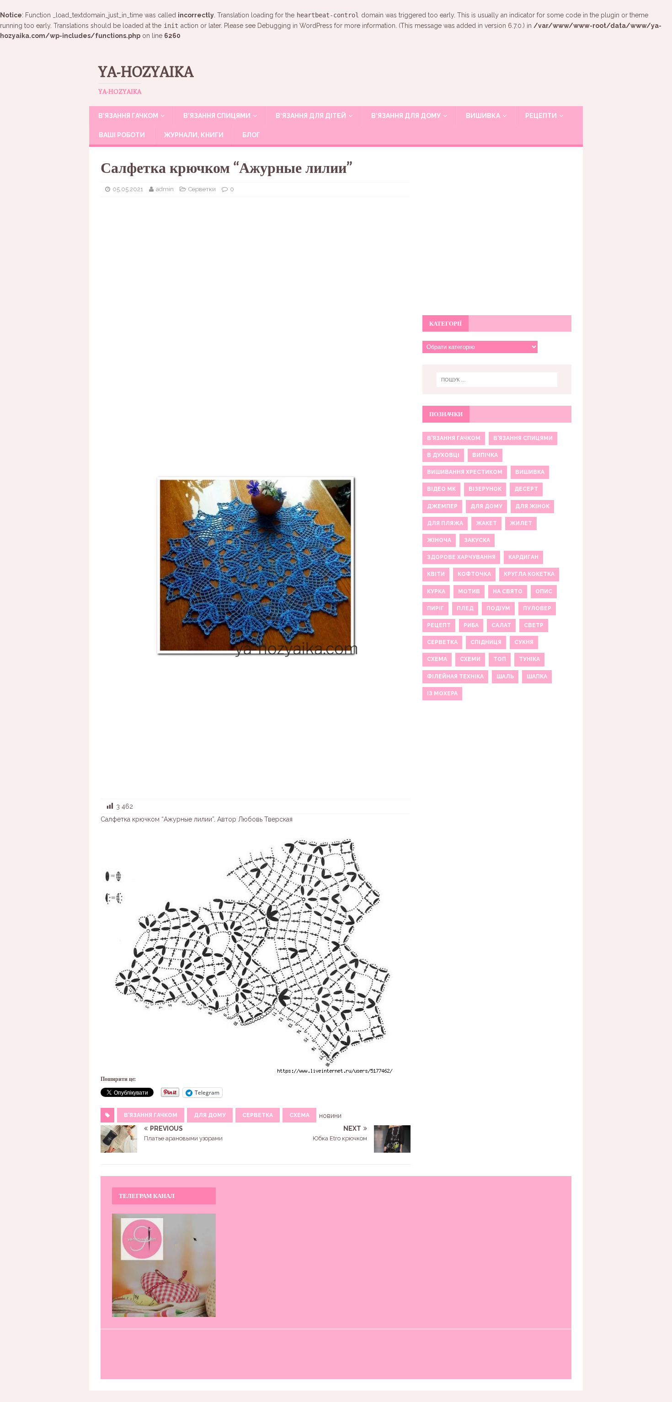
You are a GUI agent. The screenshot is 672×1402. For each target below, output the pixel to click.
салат (501, 625)
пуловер (537, 608)
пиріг (435, 608)
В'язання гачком (150, 1115)
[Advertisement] (256, 270)
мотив (469, 591)
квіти (436, 574)
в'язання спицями (523, 438)
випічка (485, 455)
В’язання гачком (128, 115)
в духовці (443, 455)
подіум (498, 608)
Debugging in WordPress (294, 25)
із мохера (442, 693)
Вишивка (483, 115)
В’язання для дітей (311, 115)
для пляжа (445, 523)
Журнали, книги (194, 135)
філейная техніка (455, 676)
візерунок (485, 489)
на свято (508, 591)
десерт (526, 489)
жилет (521, 523)
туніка (529, 659)
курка (436, 591)
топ (499, 659)
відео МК (441, 489)
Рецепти (541, 115)
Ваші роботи (122, 135)
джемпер (442, 506)
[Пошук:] (497, 379)
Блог (251, 135)
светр (534, 625)
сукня (523, 642)
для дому (210, 1115)
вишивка (529, 472)
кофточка (474, 574)
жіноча (439, 540)
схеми (470, 659)
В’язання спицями (217, 115)
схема (299, 1115)
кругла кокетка (529, 574)
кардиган (523, 557)
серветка (257, 1115)
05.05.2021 (127, 189)
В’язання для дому (406, 115)
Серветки (202, 189)
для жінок (532, 506)
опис (543, 591)
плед (465, 608)
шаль (505, 676)
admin (165, 189)
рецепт (439, 625)
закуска (477, 540)
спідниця (485, 642)
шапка (537, 676)
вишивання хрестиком (464, 472)
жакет (486, 523)
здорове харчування (461, 557)
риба (471, 625)
